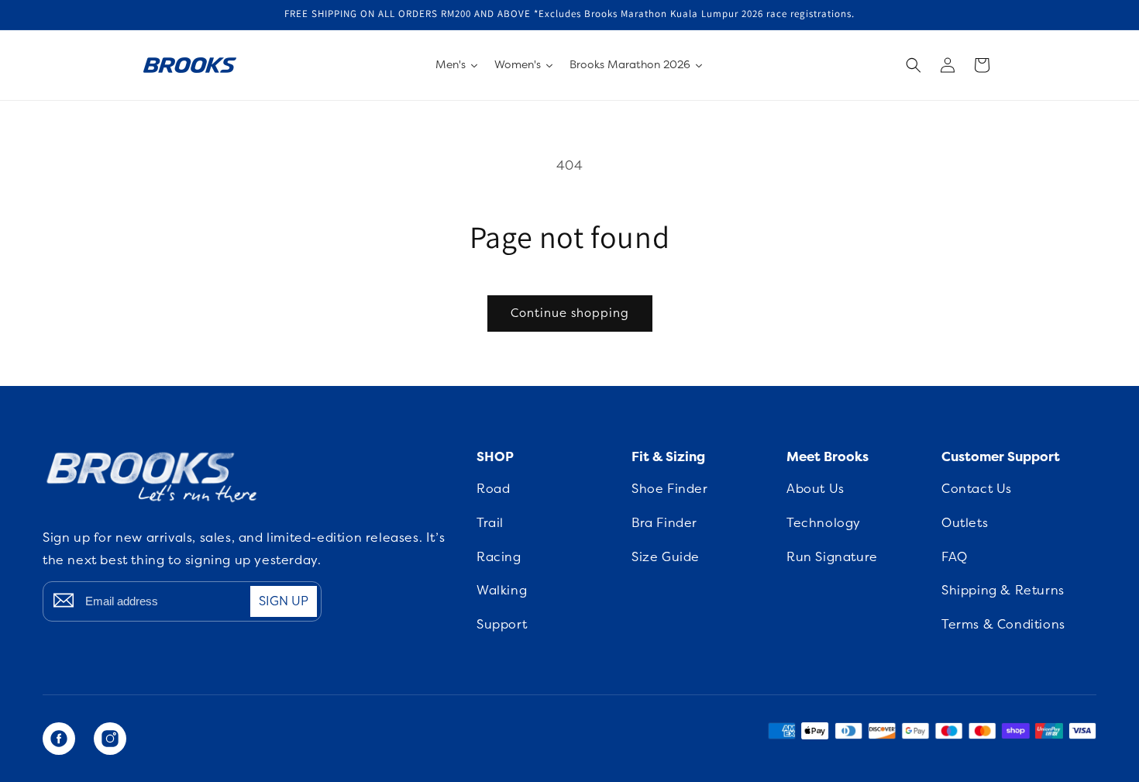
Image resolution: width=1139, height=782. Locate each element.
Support (502, 625)
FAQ (954, 557)
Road (493, 489)
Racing (499, 557)
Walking (502, 591)
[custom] (59, 738)
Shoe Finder (669, 489)
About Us (815, 489)
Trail (490, 523)
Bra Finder (664, 523)
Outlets (964, 523)
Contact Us (976, 489)
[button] (913, 65)
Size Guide (665, 557)
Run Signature (832, 557)
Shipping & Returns (1003, 591)
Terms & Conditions (1003, 625)
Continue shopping (570, 312)
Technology (823, 523)
